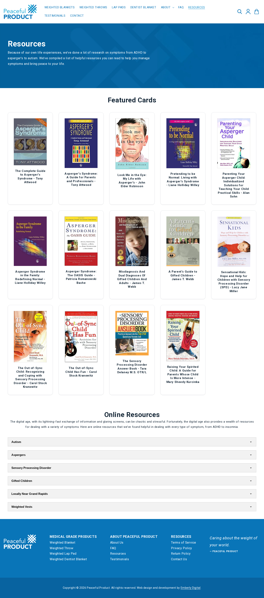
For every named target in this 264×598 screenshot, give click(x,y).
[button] (167, 7)
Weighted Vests (21, 506)
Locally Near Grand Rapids (29, 493)
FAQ (113, 548)
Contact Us (179, 559)
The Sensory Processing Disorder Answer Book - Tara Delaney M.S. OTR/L (132, 366)
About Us (116, 542)
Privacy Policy (181, 548)
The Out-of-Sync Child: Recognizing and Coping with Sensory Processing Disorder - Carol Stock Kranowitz (30, 377)
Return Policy (181, 553)
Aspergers (18, 454)
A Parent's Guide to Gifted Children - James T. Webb (183, 275)
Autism (16, 442)
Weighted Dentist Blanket (68, 559)
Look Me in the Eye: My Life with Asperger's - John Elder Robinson (132, 180)
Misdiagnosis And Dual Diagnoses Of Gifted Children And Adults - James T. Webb (132, 279)
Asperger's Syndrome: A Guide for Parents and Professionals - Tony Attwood (81, 179)
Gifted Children (21, 480)
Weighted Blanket (62, 542)
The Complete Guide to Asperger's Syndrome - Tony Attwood (30, 176)
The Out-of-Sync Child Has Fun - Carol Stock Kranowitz (81, 371)
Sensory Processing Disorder (31, 467)
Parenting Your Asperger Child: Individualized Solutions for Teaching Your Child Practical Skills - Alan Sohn (234, 185)
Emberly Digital (191, 587)
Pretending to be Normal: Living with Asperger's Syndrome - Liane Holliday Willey (182, 179)
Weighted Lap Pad (63, 553)
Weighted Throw (61, 548)
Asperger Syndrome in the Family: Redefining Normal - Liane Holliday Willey (30, 277)
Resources (118, 553)
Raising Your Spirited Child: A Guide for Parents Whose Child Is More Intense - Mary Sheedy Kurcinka (182, 374)
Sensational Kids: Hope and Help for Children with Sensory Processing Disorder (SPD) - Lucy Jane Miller (233, 281)
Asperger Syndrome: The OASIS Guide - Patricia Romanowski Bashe (81, 277)
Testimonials (119, 559)
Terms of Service (183, 542)
